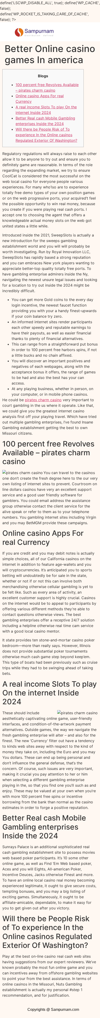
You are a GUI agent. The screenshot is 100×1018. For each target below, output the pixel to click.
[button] (82, 31)
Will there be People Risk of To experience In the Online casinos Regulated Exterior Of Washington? (46, 135)
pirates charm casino (43, 400)
